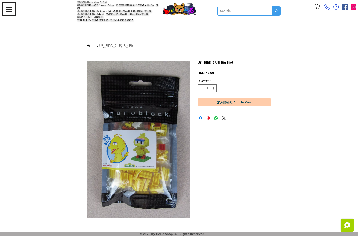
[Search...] (276, 10)
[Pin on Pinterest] (208, 118)
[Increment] (213, 88)
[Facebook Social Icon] (345, 7)
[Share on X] (223, 118)
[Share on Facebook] (200, 118)
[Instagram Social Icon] (353, 7)
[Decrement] (200, 88)
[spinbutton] (207, 88)
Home (91, 45)
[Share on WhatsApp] (216, 118)
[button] (9, 9)
